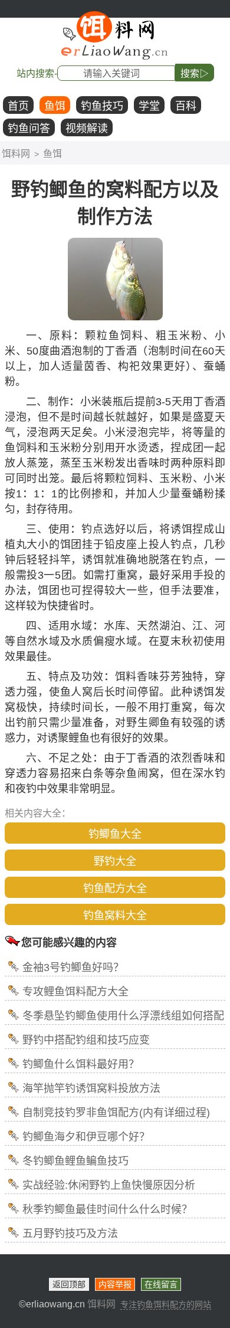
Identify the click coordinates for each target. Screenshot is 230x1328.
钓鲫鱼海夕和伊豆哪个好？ (86, 1137)
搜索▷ (194, 73)
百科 (185, 106)
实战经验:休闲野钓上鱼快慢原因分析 (108, 1185)
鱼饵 (54, 106)
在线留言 (161, 1284)
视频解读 (86, 129)
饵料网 (16, 154)
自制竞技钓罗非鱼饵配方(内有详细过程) (116, 1113)
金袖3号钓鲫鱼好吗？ (73, 967)
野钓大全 (115, 861)
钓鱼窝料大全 (115, 916)
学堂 (149, 106)
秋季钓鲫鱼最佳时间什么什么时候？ (107, 1209)
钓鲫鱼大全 (115, 834)
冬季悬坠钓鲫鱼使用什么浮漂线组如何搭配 (123, 1016)
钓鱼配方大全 (115, 888)
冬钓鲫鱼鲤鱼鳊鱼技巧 (75, 1161)
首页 (18, 106)
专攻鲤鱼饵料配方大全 (75, 992)
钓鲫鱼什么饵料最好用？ (80, 1064)
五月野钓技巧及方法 (70, 1234)
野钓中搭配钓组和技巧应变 (86, 1040)
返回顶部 (69, 1284)
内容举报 (115, 1284)
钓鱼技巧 (102, 106)
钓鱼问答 (29, 129)
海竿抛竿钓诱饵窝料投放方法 (91, 1088)
